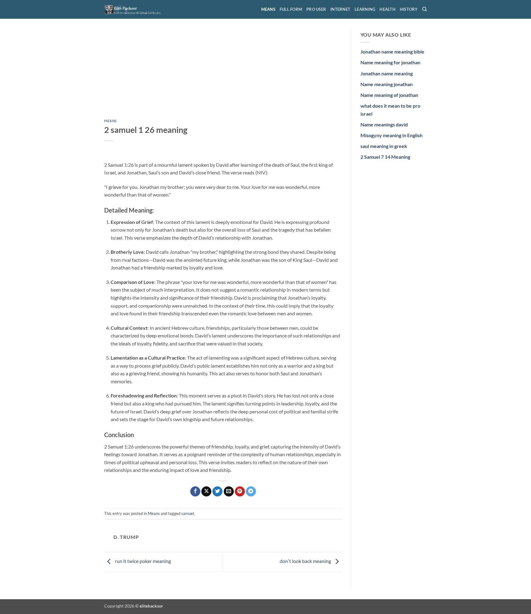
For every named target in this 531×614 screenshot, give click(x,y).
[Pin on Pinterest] (240, 491)
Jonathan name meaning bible (392, 51)
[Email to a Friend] (229, 491)
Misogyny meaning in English (391, 135)
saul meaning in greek (383, 146)
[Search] (424, 9)
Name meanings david (384, 124)
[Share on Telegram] (251, 491)
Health (387, 9)
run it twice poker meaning (142, 561)
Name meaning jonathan (386, 84)
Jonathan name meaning (386, 73)
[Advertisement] (223, 73)
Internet (340, 9)
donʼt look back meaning (306, 561)
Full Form (291, 9)
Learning (365, 9)
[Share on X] (206, 491)
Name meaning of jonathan (389, 95)
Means (268, 9)
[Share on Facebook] (195, 491)
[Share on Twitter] (217, 491)
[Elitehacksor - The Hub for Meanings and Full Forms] (135, 9)
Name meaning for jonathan (390, 62)
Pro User (316, 9)
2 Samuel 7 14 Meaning (385, 157)
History (409, 9)
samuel (187, 513)
